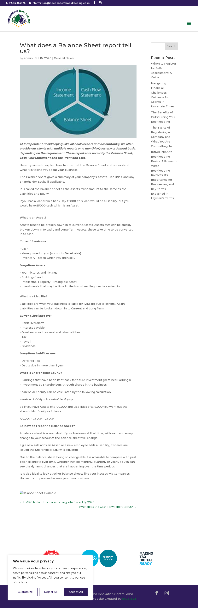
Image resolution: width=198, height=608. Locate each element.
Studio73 (129, 598)
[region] (50, 577)
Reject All (50, 592)
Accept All (76, 592)
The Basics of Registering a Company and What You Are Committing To (162, 137)
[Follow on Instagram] (166, 593)
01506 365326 (17, 3)
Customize (25, 592)
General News (64, 58)
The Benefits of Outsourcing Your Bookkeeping (163, 117)
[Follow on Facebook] (156, 593)
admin (28, 58)
